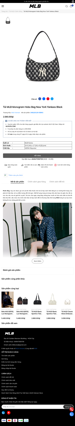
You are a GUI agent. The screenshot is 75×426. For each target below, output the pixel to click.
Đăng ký (68, 407)
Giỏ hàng (4, 359)
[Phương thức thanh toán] (15, 420)
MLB (35, 348)
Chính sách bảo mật (8, 380)
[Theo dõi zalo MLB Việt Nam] (3, 413)
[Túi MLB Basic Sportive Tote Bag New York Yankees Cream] (52, 300)
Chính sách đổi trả (7, 377)
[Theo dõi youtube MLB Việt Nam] (9, 413)
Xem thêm (37, 261)
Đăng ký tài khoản (7, 365)
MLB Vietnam (15, 112)
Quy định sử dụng (7, 390)
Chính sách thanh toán (9, 387)
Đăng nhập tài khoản (8, 368)
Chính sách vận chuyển (9, 383)
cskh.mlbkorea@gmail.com (17, 345)
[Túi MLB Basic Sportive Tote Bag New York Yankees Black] (37, 300)
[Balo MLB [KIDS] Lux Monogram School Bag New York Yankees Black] (23, 300)
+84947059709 (37, 159)
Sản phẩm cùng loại (10, 288)
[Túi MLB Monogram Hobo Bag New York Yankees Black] (42, 56)
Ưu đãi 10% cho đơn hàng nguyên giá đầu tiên (36, 1)
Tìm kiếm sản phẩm (8, 356)
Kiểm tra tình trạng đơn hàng (11, 362)
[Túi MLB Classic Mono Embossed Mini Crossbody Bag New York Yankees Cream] (67, 300)
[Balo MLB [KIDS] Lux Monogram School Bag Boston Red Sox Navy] (7, 300)
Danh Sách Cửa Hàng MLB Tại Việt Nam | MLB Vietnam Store (22, 393)
